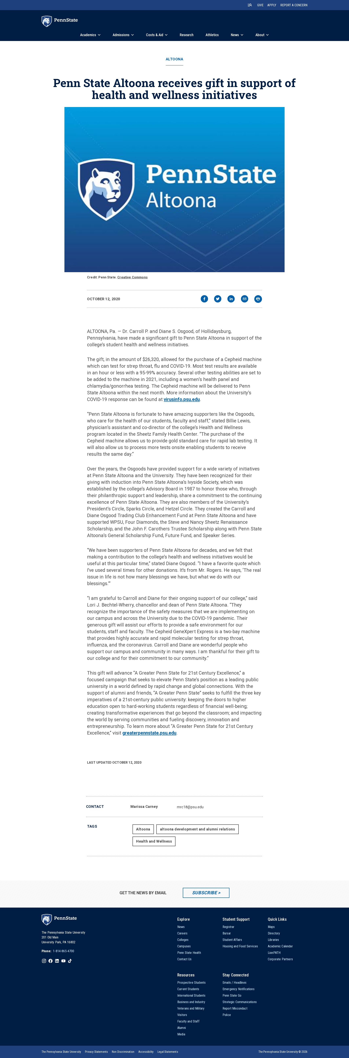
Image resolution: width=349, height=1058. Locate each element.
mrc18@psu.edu (190, 807)
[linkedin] (231, 299)
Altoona (174, 59)
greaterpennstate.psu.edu (149, 733)
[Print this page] (258, 299)
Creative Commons (132, 277)
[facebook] (204, 299)
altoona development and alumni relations (197, 829)
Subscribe (204, 892)
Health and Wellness (154, 841)
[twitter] (217, 299)
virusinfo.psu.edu (182, 399)
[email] (244, 299)
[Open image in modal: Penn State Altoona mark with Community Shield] (174, 189)
